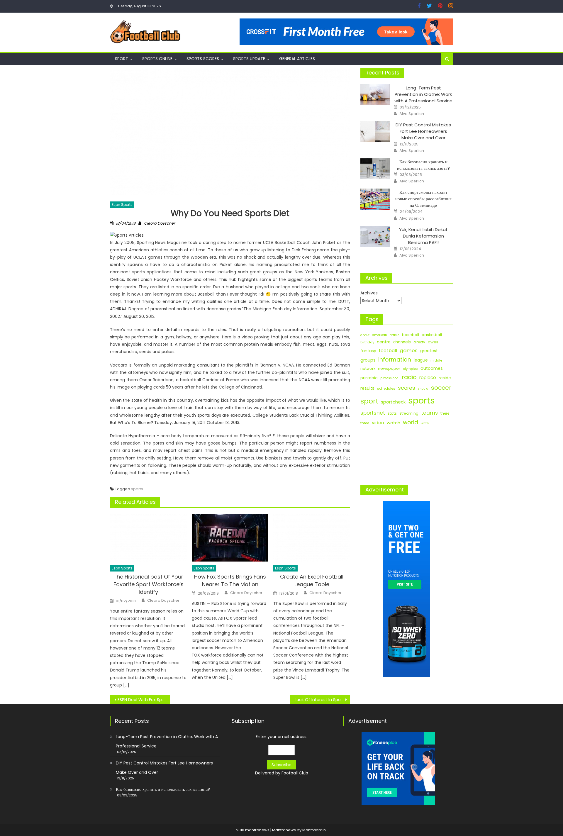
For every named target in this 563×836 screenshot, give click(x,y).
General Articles (297, 59)
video (378, 423)
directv (419, 342)
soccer (441, 388)
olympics (410, 368)
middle (436, 360)
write (425, 423)
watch (393, 423)
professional (389, 378)
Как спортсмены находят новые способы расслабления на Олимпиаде (423, 198)
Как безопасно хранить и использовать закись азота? (423, 165)
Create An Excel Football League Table (311, 580)
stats (392, 413)
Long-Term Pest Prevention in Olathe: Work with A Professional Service (423, 94)
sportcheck (393, 402)
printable (369, 377)
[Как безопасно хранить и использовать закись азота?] (375, 168)
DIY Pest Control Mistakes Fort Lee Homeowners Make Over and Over (423, 131)
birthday (367, 342)
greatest (429, 351)
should (423, 388)
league (421, 360)
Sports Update (249, 59)
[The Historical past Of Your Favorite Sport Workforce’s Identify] (148, 538)
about (364, 335)
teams (429, 412)
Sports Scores (202, 59)
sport (369, 401)
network (367, 368)
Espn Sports (122, 204)
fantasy (368, 351)
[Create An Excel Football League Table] (311, 538)
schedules (386, 388)
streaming (408, 413)
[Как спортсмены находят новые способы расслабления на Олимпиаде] (375, 199)
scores (406, 387)
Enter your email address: (281, 755)
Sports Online (157, 59)
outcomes (431, 368)
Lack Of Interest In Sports (320, 700)
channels (402, 342)
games (409, 350)
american (379, 335)
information (394, 360)
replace (427, 377)
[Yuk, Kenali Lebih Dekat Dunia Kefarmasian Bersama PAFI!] (375, 236)
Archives (369, 293)
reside (445, 377)
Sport (121, 59)
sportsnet (372, 412)
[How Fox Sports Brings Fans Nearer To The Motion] (230, 538)
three (364, 423)
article (394, 335)
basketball (432, 335)
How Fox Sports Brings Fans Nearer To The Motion (230, 580)
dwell (433, 342)
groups (368, 360)
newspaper (389, 368)
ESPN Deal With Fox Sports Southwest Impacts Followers (144, 700)
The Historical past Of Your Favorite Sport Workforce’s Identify (148, 584)
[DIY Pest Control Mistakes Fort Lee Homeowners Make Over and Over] (375, 131)
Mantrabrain (314, 830)
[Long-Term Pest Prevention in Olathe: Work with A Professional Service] (375, 94)
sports (137, 489)
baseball (410, 335)
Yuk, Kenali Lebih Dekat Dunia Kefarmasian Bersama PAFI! (423, 235)
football (388, 350)
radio (409, 377)
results (367, 388)
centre (384, 342)
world (410, 422)
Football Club (295, 773)
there (444, 413)
